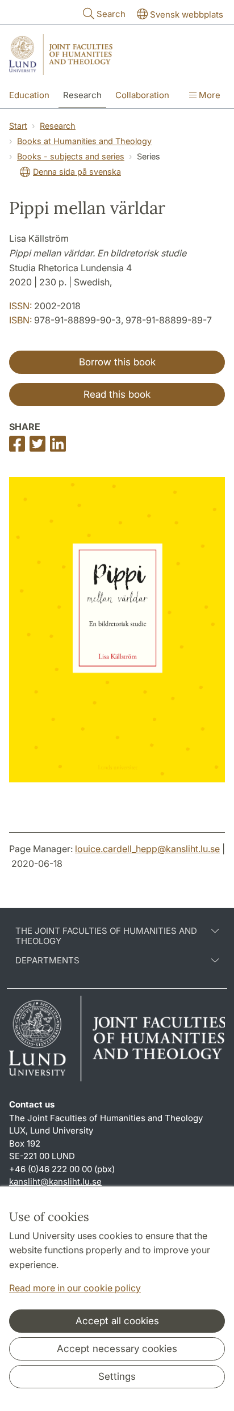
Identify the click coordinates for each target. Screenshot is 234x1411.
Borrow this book (117, 362)
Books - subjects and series (70, 156)
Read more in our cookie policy (75, 1288)
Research (82, 95)
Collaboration (142, 95)
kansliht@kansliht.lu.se (55, 1181)
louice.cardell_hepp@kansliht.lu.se (147, 848)
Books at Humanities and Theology (84, 141)
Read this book (117, 394)
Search (111, 14)
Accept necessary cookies (117, 1348)
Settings (117, 1376)
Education (29, 95)
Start (18, 125)
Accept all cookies (117, 1320)
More (208, 95)
